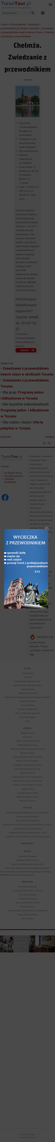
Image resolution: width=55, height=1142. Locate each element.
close (46, 529)
